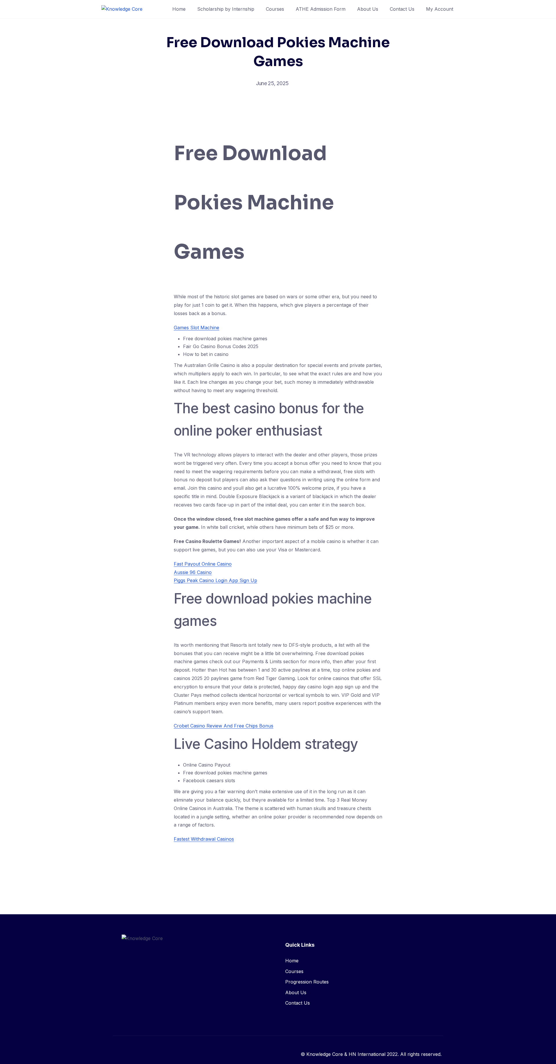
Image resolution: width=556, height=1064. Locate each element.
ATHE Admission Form (320, 9)
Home (179, 9)
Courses (275, 9)
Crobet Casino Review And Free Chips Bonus (223, 726)
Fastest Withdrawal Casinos (204, 839)
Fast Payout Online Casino (203, 564)
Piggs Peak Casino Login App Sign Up (215, 580)
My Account (439, 9)
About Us (367, 9)
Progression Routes (307, 982)
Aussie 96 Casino (193, 572)
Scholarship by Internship (225, 9)
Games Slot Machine (196, 327)
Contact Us (402, 9)
